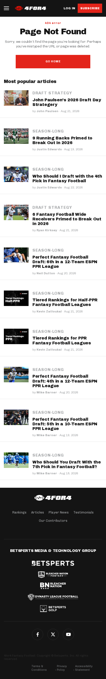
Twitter (53, 634)
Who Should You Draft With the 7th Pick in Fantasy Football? (66, 464)
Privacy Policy (62, 668)
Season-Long (48, 131)
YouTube (68, 634)
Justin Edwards (49, 149)
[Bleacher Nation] (53, 586)
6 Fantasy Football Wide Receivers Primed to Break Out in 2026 (66, 219)
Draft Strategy (52, 93)
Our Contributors (53, 521)
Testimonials (83, 512)
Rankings (19, 512)
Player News (59, 512)
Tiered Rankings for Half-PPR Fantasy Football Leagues (65, 302)
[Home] (53, 498)
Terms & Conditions (39, 668)
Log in (69, 8)
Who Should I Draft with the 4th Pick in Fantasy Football (67, 178)
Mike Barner (47, 392)
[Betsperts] (53, 563)
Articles (37, 512)
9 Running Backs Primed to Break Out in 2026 (62, 140)
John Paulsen (47, 111)
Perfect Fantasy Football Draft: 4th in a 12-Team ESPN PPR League (64, 381)
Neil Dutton (46, 273)
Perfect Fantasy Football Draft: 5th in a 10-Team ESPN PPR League (64, 424)
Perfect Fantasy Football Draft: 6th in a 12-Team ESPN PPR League (64, 262)
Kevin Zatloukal (49, 311)
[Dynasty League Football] (53, 597)
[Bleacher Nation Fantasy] (53, 574)
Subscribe (90, 8)
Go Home (53, 61)
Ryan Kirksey (47, 230)
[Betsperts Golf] (53, 608)
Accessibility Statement (84, 668)
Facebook (37, 634)
